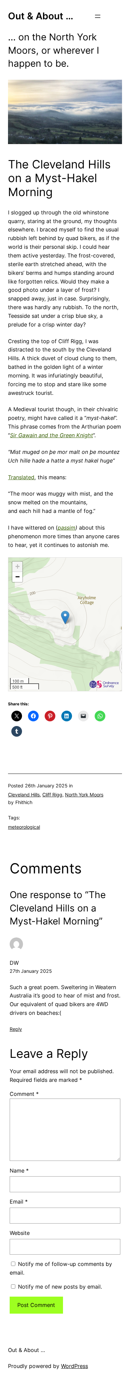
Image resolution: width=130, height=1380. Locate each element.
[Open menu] (98, 16)
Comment (24, 1094)
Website (20, 1233)
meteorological (24, 827)
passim (66, 527)
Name (19, 1170)
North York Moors (84, 794)
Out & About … (40, 16)
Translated (21, 477)
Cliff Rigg (52, 794)
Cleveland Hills (24, 794)
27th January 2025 (31, 971)
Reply (16, 1029)
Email (19, 1201)
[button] (65, 617)
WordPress (74, 1366)
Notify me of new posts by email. (60, 1286)
